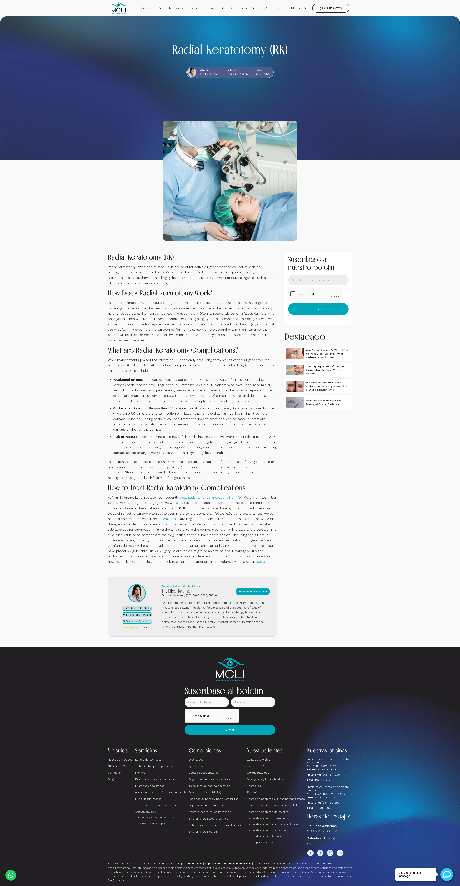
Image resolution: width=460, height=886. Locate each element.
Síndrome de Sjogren (203, 831)
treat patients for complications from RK (211, 497)
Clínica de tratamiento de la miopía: (158, 805)
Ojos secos (196, 759)
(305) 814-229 (331, 8)
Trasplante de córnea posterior (209, 786)
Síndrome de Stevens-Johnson (209, 818)
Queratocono (197, 766)
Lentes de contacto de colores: (268, 812)
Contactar (278, 8)
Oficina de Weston (120, 766)
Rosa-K (252, 792)
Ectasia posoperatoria (203, 772)
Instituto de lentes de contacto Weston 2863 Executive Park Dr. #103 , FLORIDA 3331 (328, 792)
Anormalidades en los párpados (210, 812)
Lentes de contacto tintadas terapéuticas (272, 824)
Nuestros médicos (120, 759)
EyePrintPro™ (255, 766)
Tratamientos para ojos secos (154, 766)
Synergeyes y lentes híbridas (265, 779)
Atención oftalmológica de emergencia (160, 792)
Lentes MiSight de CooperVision (154, 817)
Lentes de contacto (148, 759)
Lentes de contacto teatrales (265, 836)
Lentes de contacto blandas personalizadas (276, 798)
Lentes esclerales (258, 759)
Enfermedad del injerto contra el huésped (216, 825)
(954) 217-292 (330, 802)
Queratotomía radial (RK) (205, 792)
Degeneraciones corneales (206, 805)
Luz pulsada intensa (148, 798)
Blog (263, 8)
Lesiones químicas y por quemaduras (213, 798)
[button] (151, 8)
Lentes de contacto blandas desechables (274, 805)
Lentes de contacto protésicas (266, 818)
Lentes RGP (255, 786)
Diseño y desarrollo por (180, 863)
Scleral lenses (169, 519)
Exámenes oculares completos (155, 779)
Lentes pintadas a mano (262, 842)
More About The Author (253, 591)
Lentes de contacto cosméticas (266, 830)
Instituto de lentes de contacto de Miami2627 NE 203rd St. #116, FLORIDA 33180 (328, 764)
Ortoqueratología (145, 811)
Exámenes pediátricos (149, 786)
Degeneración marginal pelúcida (210, 779)
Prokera (140, 772)
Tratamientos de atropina (150, 823)
